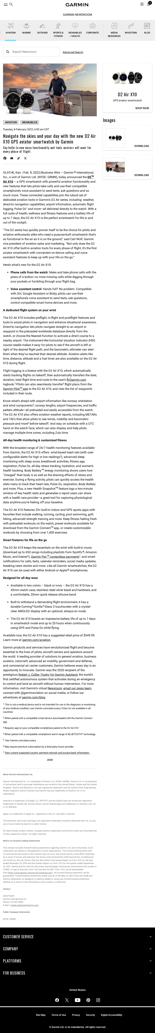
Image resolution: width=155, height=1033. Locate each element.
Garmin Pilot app (15, 389)
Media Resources (114, 34)
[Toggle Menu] (2, 4)
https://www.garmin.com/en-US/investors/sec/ (30, 873)
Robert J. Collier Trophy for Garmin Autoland (48, 674)
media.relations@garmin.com (25, 905)
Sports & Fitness (58, 34)
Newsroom (55, 688)
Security (90, 1015)
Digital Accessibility (111, 1015)
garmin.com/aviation (36, 640)
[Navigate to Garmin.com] (77, 4)
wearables (29, 122)
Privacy (76, 1015)
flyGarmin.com (76, 380)
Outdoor (42, 32)
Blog (147, 32)
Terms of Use (58, 1015)
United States (77, 990)
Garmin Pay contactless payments (55, 556)
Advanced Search (73, 52)
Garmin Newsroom (77, 14)
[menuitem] (11, 5)
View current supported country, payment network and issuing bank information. (47, 752)
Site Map (40, 1015)
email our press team (77, 688)
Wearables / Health (75, 34)
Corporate (92, 32)
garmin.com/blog (33, 697)
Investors (131, 32)
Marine (26, 32)
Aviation (11, 32)
